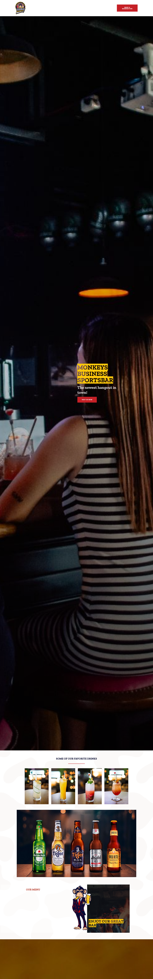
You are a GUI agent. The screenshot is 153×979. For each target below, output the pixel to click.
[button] (127, 8)
